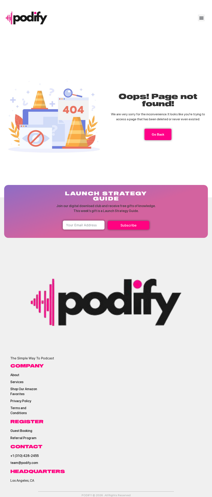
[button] (201, 17)
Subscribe (128, 225)
